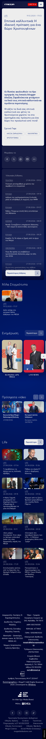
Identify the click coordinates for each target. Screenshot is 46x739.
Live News (34, 375)
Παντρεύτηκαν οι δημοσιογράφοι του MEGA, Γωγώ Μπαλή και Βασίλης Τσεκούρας (33, 572)
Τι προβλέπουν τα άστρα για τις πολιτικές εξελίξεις (12, 471)
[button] (40, 4)
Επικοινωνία (38, 723)
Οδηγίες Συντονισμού (13, 726)
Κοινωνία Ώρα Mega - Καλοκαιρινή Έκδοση (11, 416)
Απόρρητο (44, 733)
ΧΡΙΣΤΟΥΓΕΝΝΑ (12, 138)
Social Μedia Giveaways (31, 729)
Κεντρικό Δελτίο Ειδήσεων (31, 416)
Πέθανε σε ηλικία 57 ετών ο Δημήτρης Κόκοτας (32, 471)
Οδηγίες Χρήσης (11, 721)
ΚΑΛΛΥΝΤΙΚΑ (32, 133)
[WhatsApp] (21, 159)
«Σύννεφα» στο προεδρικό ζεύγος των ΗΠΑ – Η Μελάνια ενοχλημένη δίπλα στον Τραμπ (34, 537)
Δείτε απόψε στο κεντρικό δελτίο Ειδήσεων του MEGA (11, 312)
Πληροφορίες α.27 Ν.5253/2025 (16, 723)
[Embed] (34, 159)
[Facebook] (7, 159)
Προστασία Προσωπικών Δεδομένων (23, 718)
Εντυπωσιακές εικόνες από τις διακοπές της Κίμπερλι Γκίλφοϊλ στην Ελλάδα (12, 571)
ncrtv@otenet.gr (33, 670)
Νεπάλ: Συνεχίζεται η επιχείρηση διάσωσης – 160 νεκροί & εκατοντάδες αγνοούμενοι (21, 226)
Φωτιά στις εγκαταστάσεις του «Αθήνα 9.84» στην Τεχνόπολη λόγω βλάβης (20, 268)
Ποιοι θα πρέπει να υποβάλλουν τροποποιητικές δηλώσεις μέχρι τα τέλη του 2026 (20, 254)
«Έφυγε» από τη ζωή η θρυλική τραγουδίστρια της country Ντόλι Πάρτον (34, 501)
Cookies (25, 721)
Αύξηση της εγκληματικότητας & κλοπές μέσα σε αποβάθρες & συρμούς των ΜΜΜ (21, 198)
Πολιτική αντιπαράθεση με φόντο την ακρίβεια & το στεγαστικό (19, 185)
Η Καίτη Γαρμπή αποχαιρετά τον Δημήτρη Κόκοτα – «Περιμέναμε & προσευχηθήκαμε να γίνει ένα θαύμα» (11, 503)
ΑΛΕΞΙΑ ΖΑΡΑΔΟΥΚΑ (14, 133)
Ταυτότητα (37, 721)
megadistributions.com (23, 731)
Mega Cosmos (11, 729)
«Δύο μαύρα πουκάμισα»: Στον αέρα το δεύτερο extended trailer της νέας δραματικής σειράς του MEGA (12, 538)
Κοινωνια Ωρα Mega (12, 376)
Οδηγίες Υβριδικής (33, 726)
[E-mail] (27, 159)
